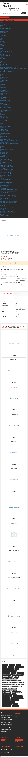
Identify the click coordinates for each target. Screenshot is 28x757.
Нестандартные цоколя (5, 107)
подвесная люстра (6, 705)
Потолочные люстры (5, 139)
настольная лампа (15, 700)
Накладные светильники (6, 182)
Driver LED (2, 209)
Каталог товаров (4, 17)
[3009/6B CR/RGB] (14, 452)
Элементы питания (4, 215)
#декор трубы (12, 665)
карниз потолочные (12, 688)
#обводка (13, 672)
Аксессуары (3, 32)
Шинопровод (3, 205)
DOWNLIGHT (3, 181)
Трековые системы (4, 188)
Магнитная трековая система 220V (8, 189)
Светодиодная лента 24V (6, 171)
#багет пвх (5, 665)
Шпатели (2, 60)
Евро (21, 741)
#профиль (16, 676)
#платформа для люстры (18, 674)
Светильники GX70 (4, 185)
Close (1, 22)
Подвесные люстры (4, 136)
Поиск (23, 13)
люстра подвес (6, 700)
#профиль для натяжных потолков (10, 678)
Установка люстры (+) (9, 263)
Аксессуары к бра (4, 90)
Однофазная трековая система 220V (8, 201)
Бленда (2, 41)
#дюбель (18, 665)
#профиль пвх (17, 680)
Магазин (3, 739)
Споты (1, 176)
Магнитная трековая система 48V (8, 195)
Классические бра (4, 91)
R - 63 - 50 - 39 (3, 123)
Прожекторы (3, 147)
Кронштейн (2, 62)
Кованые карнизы (4, 31)
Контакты (16, 3)
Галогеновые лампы (5, 96)
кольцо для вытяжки (17, 696)
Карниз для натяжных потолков (7, 75)
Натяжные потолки (4, 47)
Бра (1, 88)
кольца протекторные (7, 696)
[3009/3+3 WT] (14, 480)
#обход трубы (20, 672)
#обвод (16, 668)
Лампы (1, 94)
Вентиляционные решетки (6, 52)
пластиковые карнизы (7, 703)
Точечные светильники (5, 179)
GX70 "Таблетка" (4, 120)
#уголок (11, 682)
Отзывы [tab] (16, 294)
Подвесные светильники (6, 137)
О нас (9, 1)
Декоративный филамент (6, 132)
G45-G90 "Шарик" (4, 117)
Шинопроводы (3, 194)
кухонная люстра (6, 698)
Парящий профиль (4, 77)
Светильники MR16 (4, 186)
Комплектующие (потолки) (6, 51)
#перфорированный (7, 674)
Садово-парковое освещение (7, 149)
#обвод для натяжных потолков (9, 670)
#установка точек (19, 684)
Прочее (2, 81)
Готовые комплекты (4, 34)
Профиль (2, 73)
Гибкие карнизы (3, 29)
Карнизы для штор (4, 24)
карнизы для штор (6, 692)
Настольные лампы (4, 142)
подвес (15, 703)
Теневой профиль (4, 80)
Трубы (1, 38)
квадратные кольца (7, 694)
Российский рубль (19, 739)
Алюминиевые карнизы (5, 28)
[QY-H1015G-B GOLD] (14, 343)
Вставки (2, 54)
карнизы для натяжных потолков (9, 690)
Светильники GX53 (4, 183)
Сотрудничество (20, 1)
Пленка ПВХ (3, 83)
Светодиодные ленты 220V (6, 169)
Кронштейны (3, 35)
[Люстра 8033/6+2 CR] (14, 507)
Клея (1, 61)
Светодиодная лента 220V (6, 165)
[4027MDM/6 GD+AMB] (14, 371)
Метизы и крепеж (4, 64)
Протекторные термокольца (6, 70)
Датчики (2, 214)
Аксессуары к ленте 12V (5, 162)
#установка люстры (19, 682)
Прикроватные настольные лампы (8, 145)
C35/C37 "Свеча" (4, 113)
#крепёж (4, 666)
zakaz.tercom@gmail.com (6, 751)
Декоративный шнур (5, 55)
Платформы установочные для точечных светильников (13, 68)
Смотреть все (3, 26)
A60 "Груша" (3, 98)
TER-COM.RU (4, 219)
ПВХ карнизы (3, 39)
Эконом (2, 45)
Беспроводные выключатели (7, 211)
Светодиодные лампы (5, 109)
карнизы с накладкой (16, 692)
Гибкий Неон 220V (4, 152)
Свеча (1, 103)
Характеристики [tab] (6, 294)
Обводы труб (3, 65)
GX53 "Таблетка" (4, 119)
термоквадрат (15, 705)
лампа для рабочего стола (17, 698)
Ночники (2, 146)
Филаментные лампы (5, 124)
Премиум (2, 44)
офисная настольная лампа (8, 701)
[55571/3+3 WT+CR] (14, 425)
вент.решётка (5, 686)
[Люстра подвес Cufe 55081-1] (14, 589)
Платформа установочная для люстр (9, 67)
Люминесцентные (4, 104)
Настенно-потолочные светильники (8, 140)
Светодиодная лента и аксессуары (8, 150)
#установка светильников (8, 684)
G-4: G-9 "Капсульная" (5, 100)
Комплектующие (4, 42)
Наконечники (3, 37)
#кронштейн (10, 666)
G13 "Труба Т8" (3, 116)
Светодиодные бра (4, 93)
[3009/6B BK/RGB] (14, 534)
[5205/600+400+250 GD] (14, 561)
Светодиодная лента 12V (6, 159)
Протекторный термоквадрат (7, 71)
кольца (14, 694)
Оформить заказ (18, 718)
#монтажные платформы (8, 668)
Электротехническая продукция (7, 207)
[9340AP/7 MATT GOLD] (14, 616)
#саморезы (5, 682)
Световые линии (4, 78)
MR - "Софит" (3, 122)
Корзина (16, 716)
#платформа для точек (7, 676)
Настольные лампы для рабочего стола (9, 143)
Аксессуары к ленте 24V (5, 173)
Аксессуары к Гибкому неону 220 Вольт (9, 155)
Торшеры (2, 178)
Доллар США (17, 741)
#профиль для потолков (7, 680)
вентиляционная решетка (15, 686)
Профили (2, 158)
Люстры (2, 135)
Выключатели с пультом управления (8, 212)
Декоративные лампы (5, 101)
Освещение (3, 84)
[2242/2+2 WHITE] (14, 643)
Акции (13, 1)
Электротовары (4, 208)
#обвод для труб (6, 672)
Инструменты (3, 57)
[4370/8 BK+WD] (14, 398)
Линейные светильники (5, 133)
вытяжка (4, 688)
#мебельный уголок (19, 666)
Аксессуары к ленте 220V (6, 168)
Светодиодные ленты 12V (6, 163)
